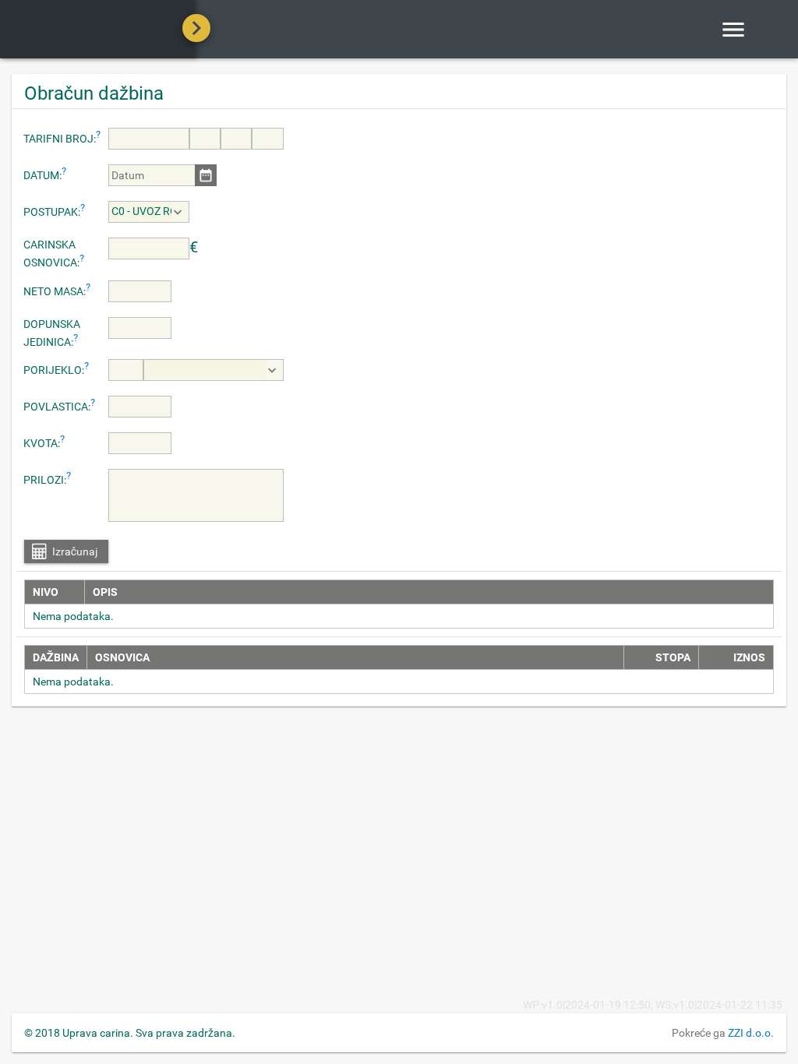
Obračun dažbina (94, 93)
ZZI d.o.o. (751, 1033)
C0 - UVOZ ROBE (141, 211)
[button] (206, 175)
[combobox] (148, 212)
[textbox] (148, 139)
